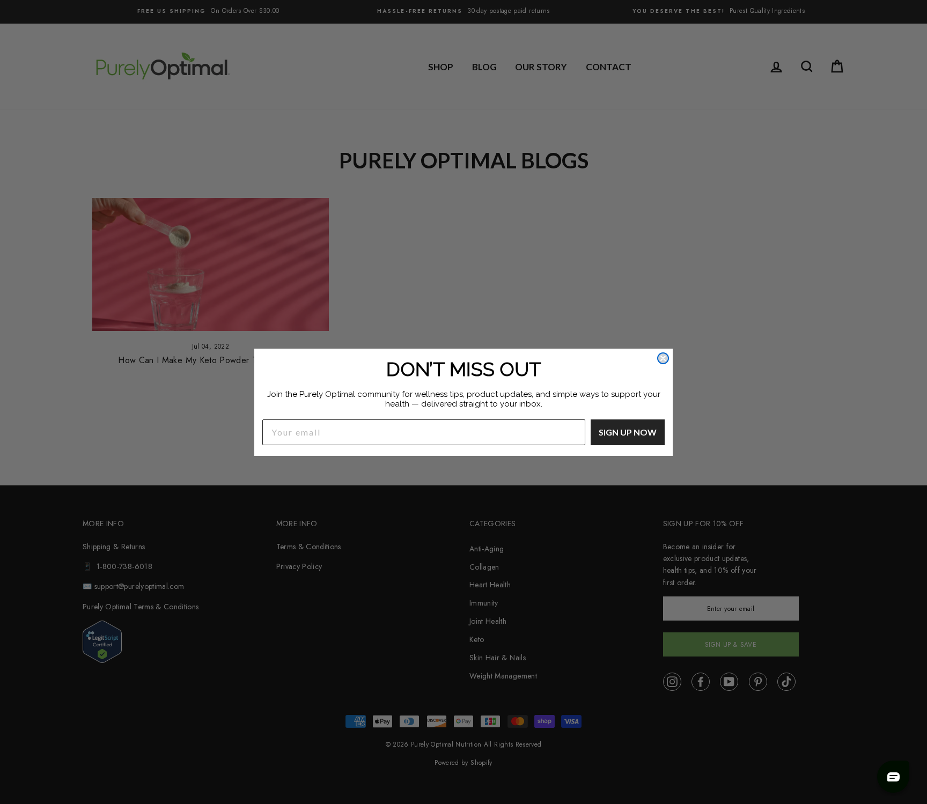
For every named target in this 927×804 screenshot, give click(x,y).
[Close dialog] (663, 358)
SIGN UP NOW (628, 432)
